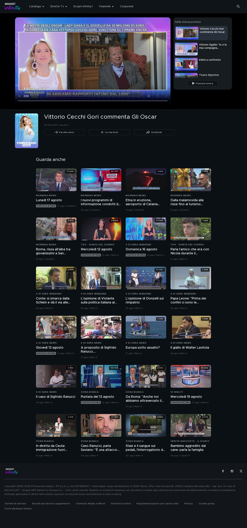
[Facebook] (223, 471)
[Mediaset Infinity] (12, 6)
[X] (241, 471)
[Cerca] (238, 6)
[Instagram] (232, 471)
